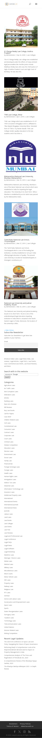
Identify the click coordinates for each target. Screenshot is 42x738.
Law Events (8, 527)
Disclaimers (13, 724)
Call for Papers (9, 414)
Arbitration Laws (9, 395)
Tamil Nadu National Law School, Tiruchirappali (16, 240)
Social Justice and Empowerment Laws (17, 602)
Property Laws (9, 583)
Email (6, 341)
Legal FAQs (8, 542)
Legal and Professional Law (13, 536)
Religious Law (8, 589)
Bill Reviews (8, 407)
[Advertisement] (21, 694)
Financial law (8, 464)
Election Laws (8, 451)
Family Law (8, 461)
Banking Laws (8, 401)
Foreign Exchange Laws (12, 467)
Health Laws (8, 473)
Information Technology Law (13, 489)
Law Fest (7, 530)
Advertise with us (27, 726)
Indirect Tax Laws (10, 483)
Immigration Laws (10, 479)
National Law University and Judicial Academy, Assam (17, 304)
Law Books (8, 520)
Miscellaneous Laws (10, 571)
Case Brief (7, 417)
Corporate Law (9, 435)
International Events (10, 501)
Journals (6, 511)
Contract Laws (9, 432)
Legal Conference (10, 539)
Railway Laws (8, 586)
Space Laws (8, 605)
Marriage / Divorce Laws (12, 558)
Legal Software (9, 549)
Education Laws (9, 448)
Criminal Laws (8, 442)
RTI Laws (7, 593)
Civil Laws (7, 423)
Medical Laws (8, 564)
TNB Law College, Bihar (13, 115)
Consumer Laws (9, 429)
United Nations (9, 627)
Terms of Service (12, 726)
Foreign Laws (8, 470)
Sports (6, 608)
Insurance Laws (9, 492)
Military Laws (8, 567)
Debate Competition (11, 445)
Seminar (7, 596)
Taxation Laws (9, 618)
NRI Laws (7, 580)
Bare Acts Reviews (10, 404)
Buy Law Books (9, 410)
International (8, 498)
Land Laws (7, 517)
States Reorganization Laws (13, 611)
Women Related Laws (11, 630)
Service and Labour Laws (12, 599)
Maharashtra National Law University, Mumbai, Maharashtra (18, 177)
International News (10, 508)
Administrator (10, 55)
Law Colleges (31, 55)
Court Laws (8, 439)
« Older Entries (9, 330)
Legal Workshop (9, 552)
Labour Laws (8, 514)
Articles (6, 398)
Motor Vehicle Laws (10, 577)
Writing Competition (10, 633)
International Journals (11, 505)
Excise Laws (8, 457)
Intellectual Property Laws (12, 495)
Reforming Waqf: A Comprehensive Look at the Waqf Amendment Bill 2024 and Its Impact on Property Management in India (19, 649)
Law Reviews (8, 533)
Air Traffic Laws (9, 388)
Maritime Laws (9, 555)
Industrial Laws (9, 486)
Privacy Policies (25, 724)
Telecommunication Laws (12, 624)
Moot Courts (8, 574)
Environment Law (10, 454)
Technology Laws (10, 621)
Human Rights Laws (10, 476)
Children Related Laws (11, 420)
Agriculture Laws (9, 385)
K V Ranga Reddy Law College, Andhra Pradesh (18, 52)
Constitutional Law (10, 426)
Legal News (8, 545)
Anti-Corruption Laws (11, 392)
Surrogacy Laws (9, 615)
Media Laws (8, 561)
